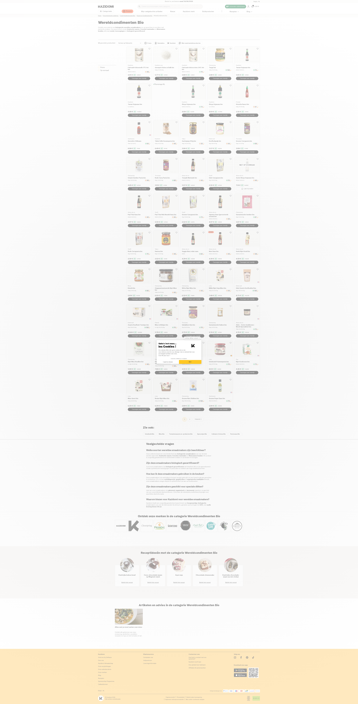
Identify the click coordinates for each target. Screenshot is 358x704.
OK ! (190, 362)
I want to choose (168, 362)
